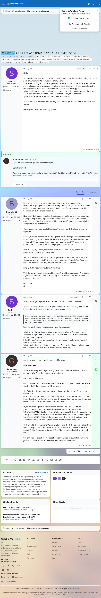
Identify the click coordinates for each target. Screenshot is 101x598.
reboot (64, 59)
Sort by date (80, 192)
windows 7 (31, 62)
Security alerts (32, 546)
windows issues (42, 62)
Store (54, 558)
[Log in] (84, 4)
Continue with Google (81, 24)
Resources (30, 558)
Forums (55, 542)
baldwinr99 (11, 212)
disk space (66, 56)
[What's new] (93, 4)
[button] (33, 588)
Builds (29, 554)
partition (57, 59)
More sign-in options (79, 28)
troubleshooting (7, 62)
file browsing (6, 59)
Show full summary (41, 472)
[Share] (90, 68)
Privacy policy (83, 554)
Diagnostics (19, 577)
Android (7, 577)
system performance (84, 59)
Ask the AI (56, 554)
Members (55, 550)
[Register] (88, 4)
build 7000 (45, 56)
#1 (98, 68)
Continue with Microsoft (81, 18)
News (29, 542)
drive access (76, 56)
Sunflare (6, 56)
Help (79, 542)
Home (77, 588)
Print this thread (75, 508)
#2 (90, 199)
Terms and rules (84, 550)
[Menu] (3, 4)
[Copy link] (94, 68)
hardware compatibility (30, 59)
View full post (18, 184)
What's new (56, 546)
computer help (56, 56)
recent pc (72, 59)
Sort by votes (92, 192)
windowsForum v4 (24, 588)
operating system (46, 59)
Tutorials (30, 550)
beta (38, 56)
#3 (90, 297)
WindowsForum (10, 581)
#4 (90, 356)
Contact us (82, 546)
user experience (20, 62)
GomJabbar (18, 159)
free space (16, 59)
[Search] (98, 4)
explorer (86, 56)
